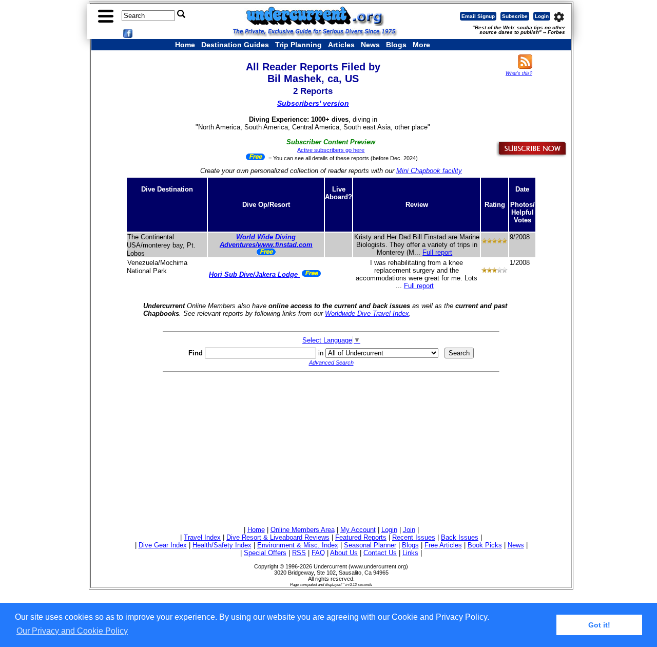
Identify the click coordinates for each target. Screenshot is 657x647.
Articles (341, 45)
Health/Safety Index (222, 545)
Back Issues (459, 537)
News (370, 45)
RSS (299, 553)
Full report (437, 252)
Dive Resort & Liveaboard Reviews (278, 537)
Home (185, 45)
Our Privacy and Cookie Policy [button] (72, 630)
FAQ (318, 553)
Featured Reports (361, 537)
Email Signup (478, 16)
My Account (358, 530)
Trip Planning (298, 45)
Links (410, 553)
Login (542, 16)
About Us (344, 553)
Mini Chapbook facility (429, 171)
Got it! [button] (599, 625)
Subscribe (515, 16)
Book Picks (485, 545)
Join (409, 530)
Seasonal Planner (370, 545)
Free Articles (443, 545)
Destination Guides (235, 45)
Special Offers (265, 553)
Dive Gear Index (163, 545)
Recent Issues (413, 537)
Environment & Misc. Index (297, 545)
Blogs (396, 45)
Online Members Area (302, 530)
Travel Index (202, 537)
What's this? (519, 73)
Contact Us (380, 553)
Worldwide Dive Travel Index (367, 313)
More (421, 45)
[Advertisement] (331, 447)
